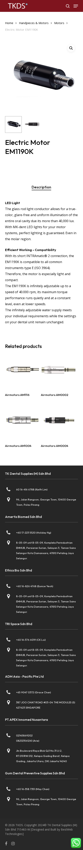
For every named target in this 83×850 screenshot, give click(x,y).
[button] (76, 6)
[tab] (41, 187)
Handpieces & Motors (34, 23)
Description (41, 187)
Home (9, 23)
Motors (59, 23)
